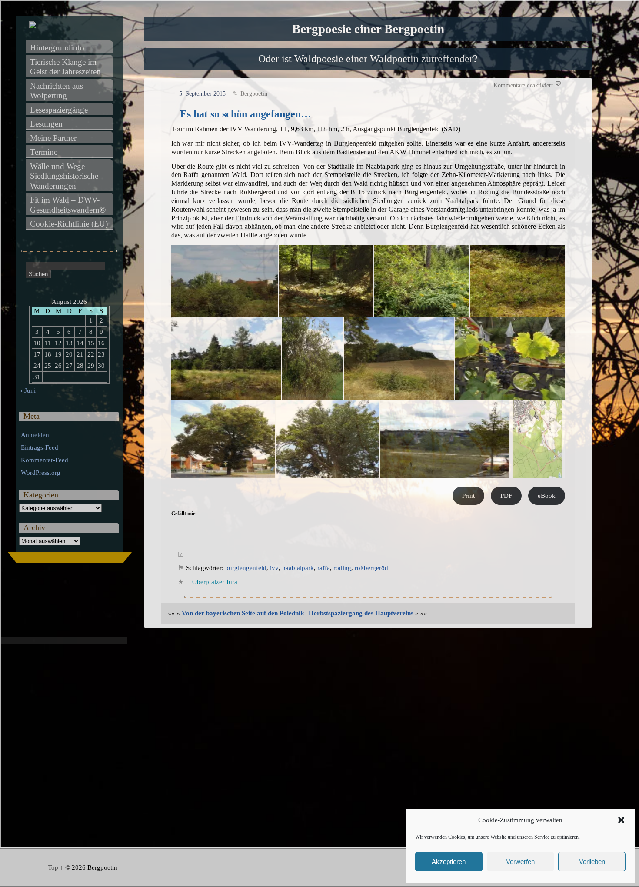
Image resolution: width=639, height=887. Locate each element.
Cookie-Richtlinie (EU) (69, 223)
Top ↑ (55, 867)
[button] (621, 820)
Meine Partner (53, 138)
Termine (43, 152)
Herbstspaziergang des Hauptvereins (361, 613)
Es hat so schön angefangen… (245, 114)
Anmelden (35, 434)
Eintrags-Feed (39, 447)
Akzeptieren (449, 861)
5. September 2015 (202, 93)
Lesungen (46, 123)
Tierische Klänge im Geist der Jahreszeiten (65, 67)
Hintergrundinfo (57, 47)
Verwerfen (520, 861)
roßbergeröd (371, 567)
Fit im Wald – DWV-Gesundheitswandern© (68, 204)
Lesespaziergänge (59, 109)
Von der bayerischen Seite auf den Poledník (243, 613)
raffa (323, 567)
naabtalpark (298, 567)
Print (468, 495)
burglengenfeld (245, 567)
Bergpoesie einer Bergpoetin (368, 29)
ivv (274, 567)
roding (342, 567)
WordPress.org (40, 472)
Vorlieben (592, 861)
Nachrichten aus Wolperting (57, 90)
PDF (506, 495)
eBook (547, 495)
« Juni (27, 390)
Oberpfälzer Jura (214, 581)
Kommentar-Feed (44, 460)
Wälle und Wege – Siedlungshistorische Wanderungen (65, 176)
